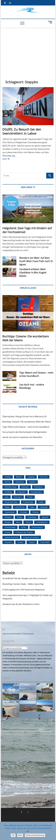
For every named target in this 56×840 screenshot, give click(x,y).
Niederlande (10, 512)
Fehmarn (25, 487)
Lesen (9, 158)
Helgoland (21, 492)
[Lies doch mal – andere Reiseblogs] (9, 388)
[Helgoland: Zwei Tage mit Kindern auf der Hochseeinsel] (28, 208)
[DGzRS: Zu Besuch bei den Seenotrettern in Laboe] (28, 106)
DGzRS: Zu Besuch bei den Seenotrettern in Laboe (21, 131)
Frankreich (38, 487)
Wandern (8, 542)
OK (13, 835)
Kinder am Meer (11, 502)
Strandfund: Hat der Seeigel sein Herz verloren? (24, 578)
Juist (6, 497)
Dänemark (20, 482)
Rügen (19, 517)
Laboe (7, 507)
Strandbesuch (41, 522)
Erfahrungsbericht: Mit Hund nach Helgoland (23, 589)
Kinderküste (28, 502)
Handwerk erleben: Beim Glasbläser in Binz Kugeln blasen (33, 272)
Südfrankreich (37, 527)
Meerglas (43, 507)
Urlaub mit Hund (11, 537)
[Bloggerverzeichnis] (3, 629)
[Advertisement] (28, 49)
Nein (20, 835)
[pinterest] (34, 809)
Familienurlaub (10, 487)
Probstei (8, 517)
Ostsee (35, 512)
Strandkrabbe (10, 527)
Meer (32, 507)
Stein (18, 522)
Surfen (23, 527)
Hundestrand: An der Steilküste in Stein (20, 604)
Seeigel (7, 522)
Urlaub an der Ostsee (24, 532)
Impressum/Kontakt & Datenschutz (18, 633)
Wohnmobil (44, 542)
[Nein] (52, 830)
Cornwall (43, 477)
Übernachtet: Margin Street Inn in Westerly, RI (24, 416)
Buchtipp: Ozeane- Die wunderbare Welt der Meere (26, 421)
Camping (31, 477)
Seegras (45, 517)
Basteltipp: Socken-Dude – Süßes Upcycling (22, 584)
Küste (40, 502)
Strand (28, 522)
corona (7, 482)
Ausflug (8, 477)
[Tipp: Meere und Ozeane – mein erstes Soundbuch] (9, 376)
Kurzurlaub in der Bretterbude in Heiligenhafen (24, 432)
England (32, 482)
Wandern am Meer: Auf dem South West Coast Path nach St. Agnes (36, 261)
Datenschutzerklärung (35, 835)
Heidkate (8, 492)
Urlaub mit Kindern (31, 537)
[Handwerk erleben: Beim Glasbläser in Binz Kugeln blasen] (9, 272)
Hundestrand (36, 492)
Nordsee (23, 512)
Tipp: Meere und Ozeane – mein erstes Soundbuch (36, 374)
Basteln (19, 477)
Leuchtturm (19, 507)
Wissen (32, 542)
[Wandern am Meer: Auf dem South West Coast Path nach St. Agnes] (9, 260)
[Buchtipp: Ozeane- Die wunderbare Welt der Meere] (28, 313)
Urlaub (7, 532)
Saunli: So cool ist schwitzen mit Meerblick (22, 437)
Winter (20, 542)
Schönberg (32, 517)
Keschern (18, 497)
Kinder (30, 497)
